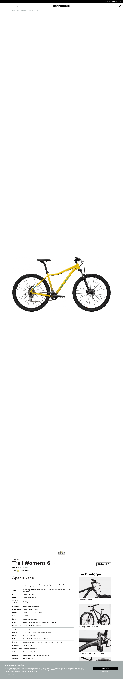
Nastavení (105, 671)
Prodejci (16, 6)
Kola (3, 6)
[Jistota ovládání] (95, 587)
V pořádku (105, 668)
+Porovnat (15, 559)
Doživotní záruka (107, 1)
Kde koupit (102, 564)
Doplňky (8, 6)
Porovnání (114, 1)
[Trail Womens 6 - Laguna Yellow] (61, 284)
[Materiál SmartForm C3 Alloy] (95, 641)
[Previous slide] (14, 284)
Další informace (9, 675)
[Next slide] (109, 284)
